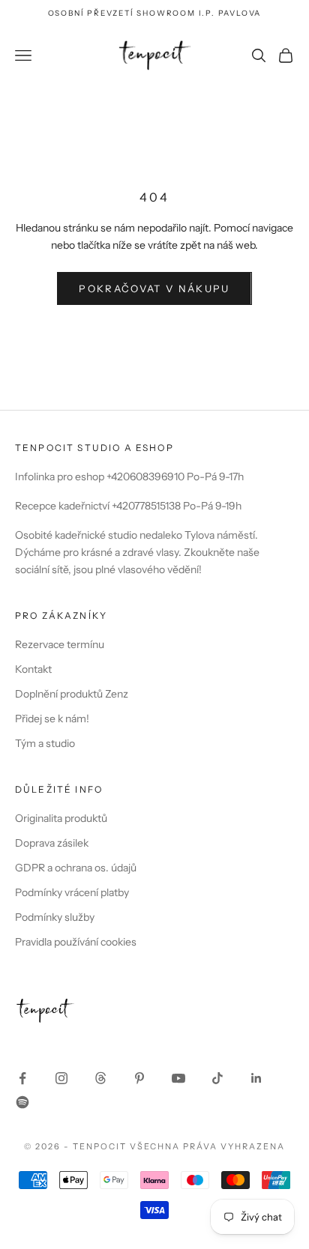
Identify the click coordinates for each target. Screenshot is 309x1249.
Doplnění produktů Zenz (71, 694)
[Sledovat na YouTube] (178, 1078)
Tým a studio (45, 743)
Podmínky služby (54, 917)
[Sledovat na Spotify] (22, 1102)
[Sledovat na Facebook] (22, 1078)
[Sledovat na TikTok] (217, 1078)
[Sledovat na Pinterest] (139, 1078)
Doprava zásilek (51, 843)
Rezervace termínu (59, 644)
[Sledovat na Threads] (100, 1078)
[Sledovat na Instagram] (61, 1078)
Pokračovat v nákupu (154, 288)
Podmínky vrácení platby (72, 892)
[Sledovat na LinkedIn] (256, 1078)
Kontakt (33, 669)
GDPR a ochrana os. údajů (75, 867)
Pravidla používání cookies (75, 942)
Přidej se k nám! (52, 718)
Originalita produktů (61, 818)
